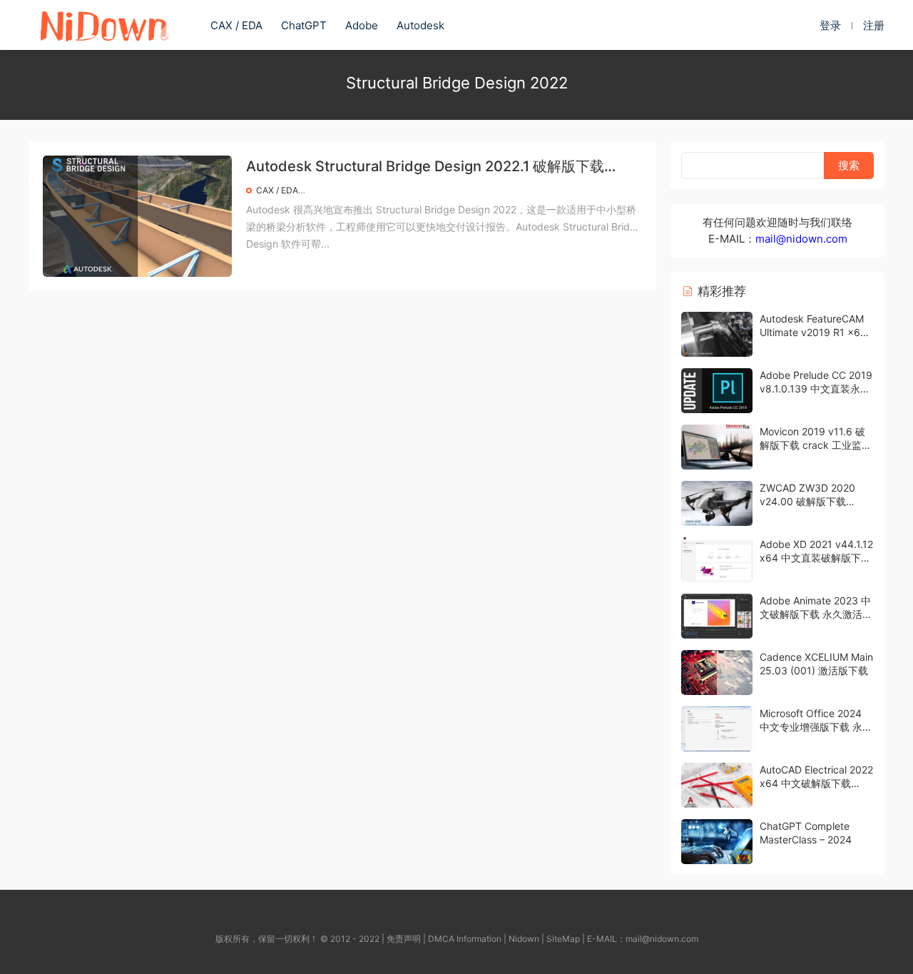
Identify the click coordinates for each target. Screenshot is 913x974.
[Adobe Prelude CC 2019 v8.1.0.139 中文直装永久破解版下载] (717, 390)
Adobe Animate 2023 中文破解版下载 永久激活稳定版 (816, 614)
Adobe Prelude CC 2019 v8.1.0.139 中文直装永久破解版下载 (816, 389)
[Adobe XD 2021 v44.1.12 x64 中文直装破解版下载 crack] (717, 559)
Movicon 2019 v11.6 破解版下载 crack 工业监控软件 (816, 445)
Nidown (524, 938)
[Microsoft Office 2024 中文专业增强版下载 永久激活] (717, 728)
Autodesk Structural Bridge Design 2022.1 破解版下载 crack (425, 167)
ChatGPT (304, 25)
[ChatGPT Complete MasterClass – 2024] (717, 841)
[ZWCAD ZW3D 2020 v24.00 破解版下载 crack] (717, 503)
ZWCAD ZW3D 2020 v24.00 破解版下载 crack (807, 502)
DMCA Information (464, 938)
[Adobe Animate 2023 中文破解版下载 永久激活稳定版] (717, 616)
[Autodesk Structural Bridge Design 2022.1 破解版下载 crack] (137, 216)
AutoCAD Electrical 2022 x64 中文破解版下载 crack (816, 783)
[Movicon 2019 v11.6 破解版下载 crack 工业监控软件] (717, 447)
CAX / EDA (236, 25)
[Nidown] (104, 25)
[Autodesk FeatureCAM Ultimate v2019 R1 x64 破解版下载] (717, 334)
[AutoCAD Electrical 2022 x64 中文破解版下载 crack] (717, 785)
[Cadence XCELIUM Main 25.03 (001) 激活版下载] (717, 672)
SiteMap (563, 938)
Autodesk (420, 25)
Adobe (361, 25)
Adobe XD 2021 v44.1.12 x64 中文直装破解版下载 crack (816, 558)
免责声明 (404, 938)
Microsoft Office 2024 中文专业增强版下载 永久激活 (816, 727)
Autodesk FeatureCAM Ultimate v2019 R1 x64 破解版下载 (813, 332)
